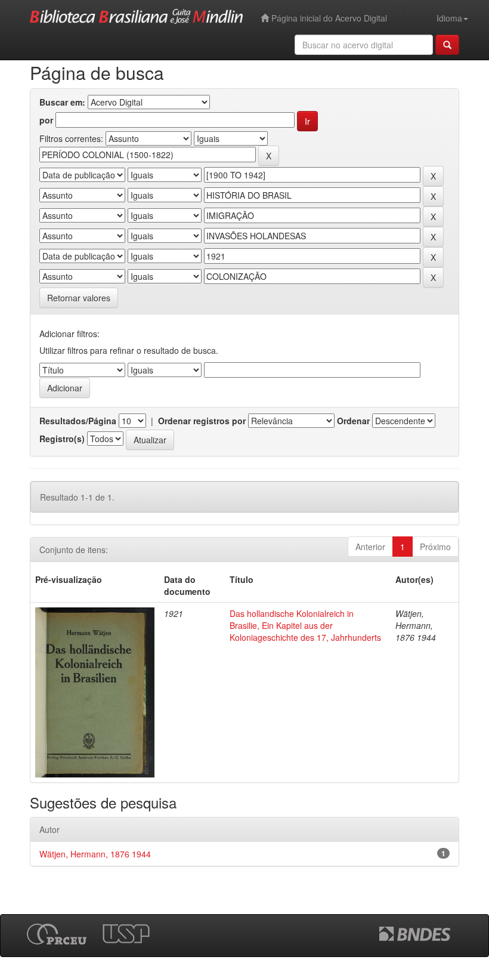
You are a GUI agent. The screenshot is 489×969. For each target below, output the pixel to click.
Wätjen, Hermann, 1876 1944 (95, 854)
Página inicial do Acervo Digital (328, 18)
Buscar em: (62, 102)
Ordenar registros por (202, 421)
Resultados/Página (77, 421)
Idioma (449, 18)
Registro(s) (62, 439)
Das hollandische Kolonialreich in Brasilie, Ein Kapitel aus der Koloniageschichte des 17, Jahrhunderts (305, 625)
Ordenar (353, 421)
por (46, 120)
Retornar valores (78, 298)
